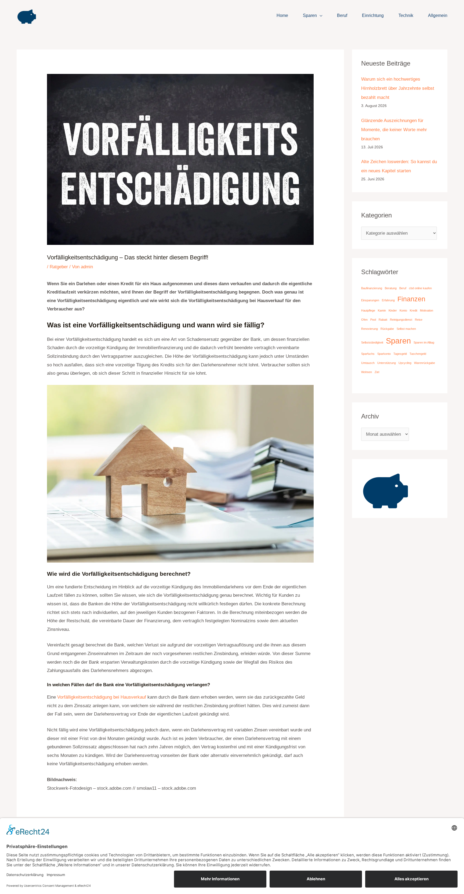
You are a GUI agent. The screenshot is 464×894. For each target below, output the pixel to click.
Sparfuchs (368, 353)
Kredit (413, 310)
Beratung (391, 288)
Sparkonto (384, 353)
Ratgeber (59, 266)
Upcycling (404, 362)
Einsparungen (370, 300)
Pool (373, 319)
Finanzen (411, 299)
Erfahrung (388, 300)
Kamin (382, 310)
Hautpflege (368, 310)
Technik (405, 15)
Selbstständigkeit (372, 342)
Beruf (342, 15)
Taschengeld (417, 353)
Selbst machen (406, 328)
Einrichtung (373, 15)
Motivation (426, 310)
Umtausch (368, 362)
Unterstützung (386, 362)
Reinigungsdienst (401, 319)
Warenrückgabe (424, 362)
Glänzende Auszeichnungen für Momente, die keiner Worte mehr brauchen (394, 129)
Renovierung (369, 328)
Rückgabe (387, 328)
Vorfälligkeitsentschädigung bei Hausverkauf (101, 697)
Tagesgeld (400, 353)
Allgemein (437, 15)
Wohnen (366, 372)
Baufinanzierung (371, 288)
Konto (403, 310)
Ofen (364, 319)
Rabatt (383, 319)
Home (282, 15)
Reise (418, 319)
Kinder (393, 310)
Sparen (310, 15)
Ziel (377, 372)
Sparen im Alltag (424, 342)
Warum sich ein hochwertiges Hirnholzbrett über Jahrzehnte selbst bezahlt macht (397, 88)
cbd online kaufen (420, 288)
